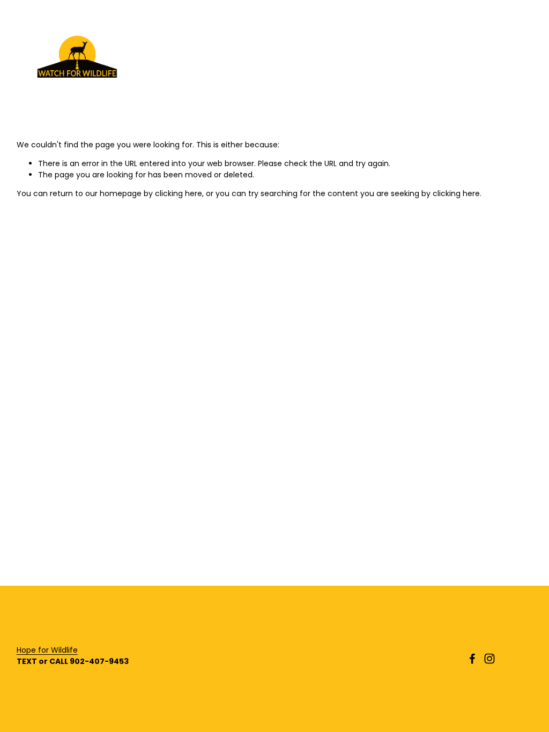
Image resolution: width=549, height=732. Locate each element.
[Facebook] (472, 658)
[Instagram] (489, 658)
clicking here (178, 193)
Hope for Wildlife (47, 650)
